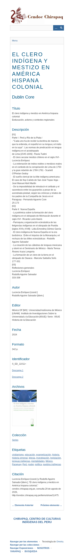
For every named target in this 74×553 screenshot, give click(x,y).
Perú (24, 464)
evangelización (43, 454)
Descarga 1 (17, 370)
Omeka (59, 541)
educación (30, 454)
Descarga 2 (17, 377)
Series (15, 440)
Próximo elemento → (51, 505)
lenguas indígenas (21, 461)
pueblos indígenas (52, 464)
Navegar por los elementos (24, 541)
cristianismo (18, 454)
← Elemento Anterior (22, 505)
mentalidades (38, 461)
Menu (15, 40)
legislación (55, 458)
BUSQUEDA (31, 551)
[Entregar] (61, 28)
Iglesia (32, 458)
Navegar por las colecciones (24, 545)
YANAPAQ (15, 551)
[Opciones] (56, 28)
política (38, 464)
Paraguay (16, 464)
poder (31, 464)
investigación (42, 458)
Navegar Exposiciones (21, 548)
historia (55, 454)
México (49, 461)
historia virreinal (20, 458)
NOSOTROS (43, 548)
